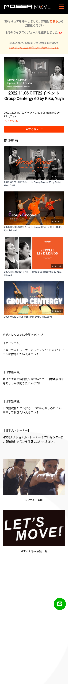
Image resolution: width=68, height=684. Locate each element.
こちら (54, 21)
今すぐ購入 (32, 129)
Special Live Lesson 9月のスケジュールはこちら (34, 47)
